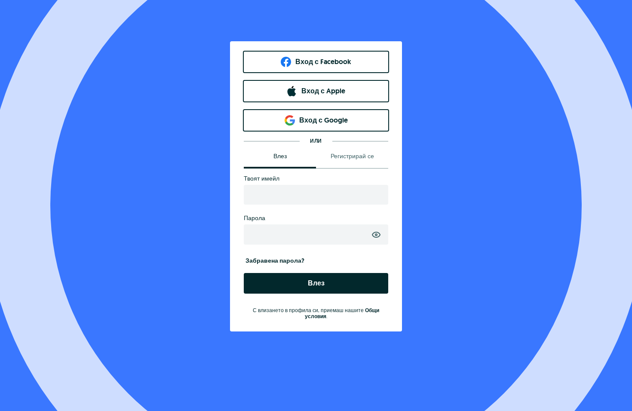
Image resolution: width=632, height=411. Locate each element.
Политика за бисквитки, (197, 361)
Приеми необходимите (561, 351)
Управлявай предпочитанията (561, 385)
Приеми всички (561, 321)
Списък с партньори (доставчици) (329, 397)
